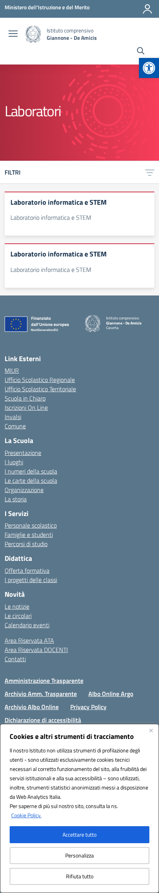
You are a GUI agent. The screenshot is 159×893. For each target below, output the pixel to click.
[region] (79, 808)
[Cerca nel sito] (141, 52)
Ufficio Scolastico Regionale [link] (40, 379)
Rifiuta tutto (79, 876)
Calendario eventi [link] (27, 625)
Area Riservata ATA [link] (29, 640)
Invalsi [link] (13, 416)
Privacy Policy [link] (88, 706)
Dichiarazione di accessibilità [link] (43, 720)
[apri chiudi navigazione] (13, 34)
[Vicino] (151, 730)
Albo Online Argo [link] (110, 693)
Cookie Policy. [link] (26, 815)
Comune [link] (15, 426)
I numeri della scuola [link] (31, 471)
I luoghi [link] (14, 462)
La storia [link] (16, 499)
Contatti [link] (15, 659)
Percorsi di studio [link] (26, 543)
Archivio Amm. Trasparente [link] (41, 693)
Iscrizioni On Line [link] (26, 407)
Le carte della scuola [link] (31, 480)
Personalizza (79, 855)
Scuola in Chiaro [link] (25, 398)
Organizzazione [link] (24, 489)
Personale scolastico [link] (31, 525)
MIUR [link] (12, 370)
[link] (149, 68)
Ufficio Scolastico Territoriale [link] (40, 389)
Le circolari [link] (18, 615)
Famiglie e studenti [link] (29, 534)
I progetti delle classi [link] (31, 579)
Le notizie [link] (17, 606)
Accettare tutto (79, 834)
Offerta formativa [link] (27, 570)
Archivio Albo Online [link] (32, 706)
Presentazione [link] (23, 452)
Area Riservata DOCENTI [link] (36, 649)
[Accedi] (147, 9)
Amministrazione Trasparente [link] (44, 680)
